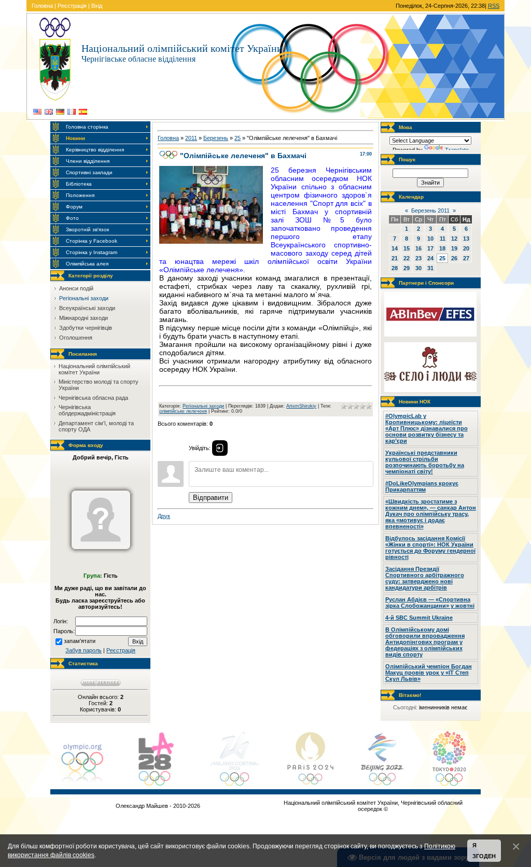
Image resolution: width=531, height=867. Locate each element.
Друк (164, 516)
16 (418, 248)
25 (237, 138)
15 (406, 248)
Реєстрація (72, 6)
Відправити (210, 497)
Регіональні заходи (83, 298)
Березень (215, 138)
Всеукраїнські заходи (87, 308)
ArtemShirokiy (301, 406)
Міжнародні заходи (83, 318)
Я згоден (484, 850)
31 (430, 268)
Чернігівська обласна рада (93, 398)
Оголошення (75, 337)
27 (466, 258)
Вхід (96, 6)
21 (395, 258)
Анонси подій (76, 288)
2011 (191, 138)
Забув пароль (83, 650)
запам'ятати (79, 641)
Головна (42, 6)
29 (406, 268)
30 (418, 268)
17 (430, 248)
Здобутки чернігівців (85, 328)
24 (430, 258)
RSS (493, 6)
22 (406, 258)
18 (442, 248)
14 (395, 248)
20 (466, 248)
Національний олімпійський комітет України (94, 369)
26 (454, 258)
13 (466, 238)
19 (454, 248)
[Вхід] (220, 448)
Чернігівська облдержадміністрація (87, 410)
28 (395, 268)
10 (430, 238)
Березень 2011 (430, 210)
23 (418, 258)
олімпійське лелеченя (183, 411)
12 (454, 238)
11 (442, 238)
